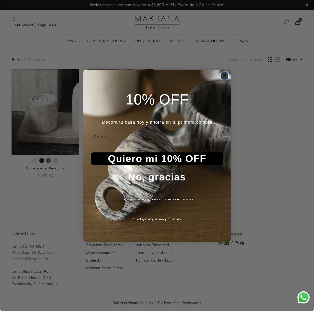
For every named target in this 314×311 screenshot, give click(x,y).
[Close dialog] (224, 75)
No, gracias (157, 177)
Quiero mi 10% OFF (157, 158)
